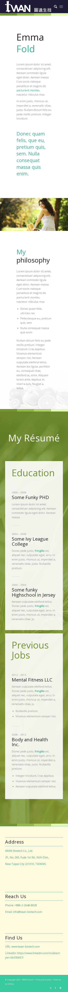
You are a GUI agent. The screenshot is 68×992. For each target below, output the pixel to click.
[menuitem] (54, 6)
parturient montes (28, 90)
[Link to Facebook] (55, 987)
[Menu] (61, 7)
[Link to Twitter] (50, 987)
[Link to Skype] (60, 987)
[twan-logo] (28, 6)
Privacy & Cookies (43, 979)
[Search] (54, 6)
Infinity (11, 984)
